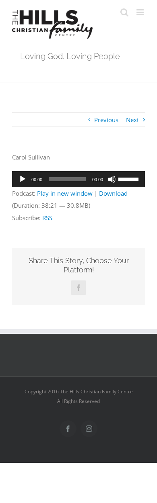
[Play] (23, 179)
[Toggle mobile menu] (140, 12)
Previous (106, 120)
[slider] (129, 178)
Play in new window (65, 193)
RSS (47, 218)
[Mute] (112, 179)
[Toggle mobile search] (124, 12)
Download (113, 193)
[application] (78, 179)
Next (132, 120)
